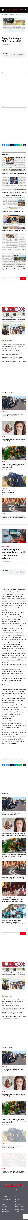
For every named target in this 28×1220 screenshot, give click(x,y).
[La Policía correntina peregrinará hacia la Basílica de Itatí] (14, 403)
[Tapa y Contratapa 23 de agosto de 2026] (14, 241)
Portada (3, 14)
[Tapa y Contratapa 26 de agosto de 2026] (14, 183)
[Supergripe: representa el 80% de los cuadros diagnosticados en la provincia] (14, 428)
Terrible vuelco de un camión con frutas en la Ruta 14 (12, 491)
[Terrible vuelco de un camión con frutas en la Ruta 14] (14, 479)
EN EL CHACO (7, 341)
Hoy (13, 759)
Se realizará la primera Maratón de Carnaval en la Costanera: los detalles (13, 517)
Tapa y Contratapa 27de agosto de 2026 (14, 173)
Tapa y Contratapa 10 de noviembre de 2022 (16, 14)
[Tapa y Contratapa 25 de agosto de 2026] (14, 202)
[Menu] (3, 10)
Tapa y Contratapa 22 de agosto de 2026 (14, 269)
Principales (19, 759)
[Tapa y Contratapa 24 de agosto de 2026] (14, 221)
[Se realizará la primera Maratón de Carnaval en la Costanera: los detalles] (14, 505)
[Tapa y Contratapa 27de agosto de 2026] (14, 164)
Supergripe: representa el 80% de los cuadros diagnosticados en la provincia (14, 440)
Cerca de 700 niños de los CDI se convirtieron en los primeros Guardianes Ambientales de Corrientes (14, 922)
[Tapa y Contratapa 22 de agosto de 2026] (14, 260)
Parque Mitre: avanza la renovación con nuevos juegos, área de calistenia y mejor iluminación (14, 465)
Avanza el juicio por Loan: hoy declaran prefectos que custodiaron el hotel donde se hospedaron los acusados (14, 899)
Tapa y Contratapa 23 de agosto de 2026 (14, 250)
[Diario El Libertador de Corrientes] (14, 10)
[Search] (25, 10)
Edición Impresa (5, 35)
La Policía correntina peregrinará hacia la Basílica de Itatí (12, 415)
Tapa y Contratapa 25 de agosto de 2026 (14, 211)
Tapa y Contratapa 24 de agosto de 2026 (14, 230)
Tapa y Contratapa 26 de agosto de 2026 (14, 192)
